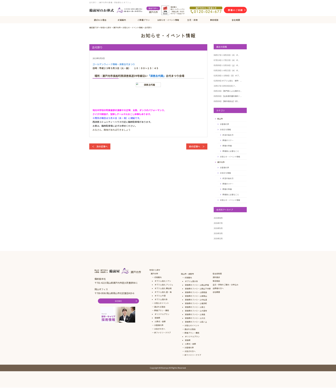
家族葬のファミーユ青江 (195, 307)
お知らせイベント (161, 303)
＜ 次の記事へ (100, 146)
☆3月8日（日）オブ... (227, 75)
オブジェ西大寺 (161, 299)
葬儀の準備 (227, 145)
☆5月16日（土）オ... (226, 65)
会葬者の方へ (218, 288)
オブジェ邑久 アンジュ (164, 284)
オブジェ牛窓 (160, 295)
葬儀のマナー (227, 140)
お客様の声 (224, 124)
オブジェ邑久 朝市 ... (228, 80)
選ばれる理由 (100, 19)
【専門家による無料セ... (228, 91)
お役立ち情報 (225, 129)
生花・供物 (192, 19)
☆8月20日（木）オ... (226, 55)
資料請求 (216, 277)
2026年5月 (218, 228)
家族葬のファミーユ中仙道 (196, 299)
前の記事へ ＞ (197, 146)
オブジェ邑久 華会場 (163, 288)
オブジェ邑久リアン (163, 281)
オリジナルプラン (162, 314)
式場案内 (122, 19)
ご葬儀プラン (143, 19)
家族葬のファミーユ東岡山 (196, 296)
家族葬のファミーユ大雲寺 (196, 310)
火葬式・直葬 (160, 321)
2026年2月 (218, 238)
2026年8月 (218, 218)
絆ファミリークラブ (162, 332)
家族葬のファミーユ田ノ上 (196, 321)
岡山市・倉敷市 (187, 274)
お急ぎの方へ (159, 329)
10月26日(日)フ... (225, 85)
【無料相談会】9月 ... (226, 101)
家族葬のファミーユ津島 (195, 314)
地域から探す (154, 270)
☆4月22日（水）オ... (226, 70)
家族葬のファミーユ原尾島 (196, 292)
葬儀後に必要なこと (230, 151)
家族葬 (157, 317)
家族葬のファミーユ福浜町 (196, 303)
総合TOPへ (153, 8)
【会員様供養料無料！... (228, 96)
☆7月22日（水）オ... (226, 60)
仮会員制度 (217, 273)
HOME (118, 301)
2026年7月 (218, 223)
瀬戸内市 (154, 273)
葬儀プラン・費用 (161, 310)
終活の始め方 (227, 135)
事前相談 (214, 19)
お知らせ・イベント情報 (168, 19)
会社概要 (236, 19)
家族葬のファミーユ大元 (195, 318)
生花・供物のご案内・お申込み (225, 284)
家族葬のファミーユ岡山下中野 (198, 288)
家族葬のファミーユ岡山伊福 (197, 285)
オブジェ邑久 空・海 (163, 292)
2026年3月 (218, 233)
